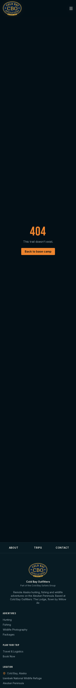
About (13, 547)
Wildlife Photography (15, 629)
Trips (38, 547)
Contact (62, 547)
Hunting (7, 619)
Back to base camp (38, 251)
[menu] (71, 8)
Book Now (9, 656)
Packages (8, 634)
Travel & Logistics (13, 651)
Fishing (7, 624)
